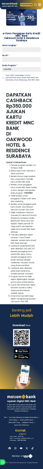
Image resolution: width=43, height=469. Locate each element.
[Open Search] (35, 4)
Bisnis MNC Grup (14, 422)
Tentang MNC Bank (26, 420)
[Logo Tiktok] (32, 448)
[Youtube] (21, 448)
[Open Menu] (39, 4)
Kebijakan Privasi (27, 422)
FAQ (5, 417)
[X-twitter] (27, 448)
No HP (5, 55)
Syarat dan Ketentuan (21, 425)
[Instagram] (15, 448)
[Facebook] (9, 448)
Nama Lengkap (9, 45)
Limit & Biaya (13, 420)
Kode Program (9, 65)
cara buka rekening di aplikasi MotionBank (23, 417)
